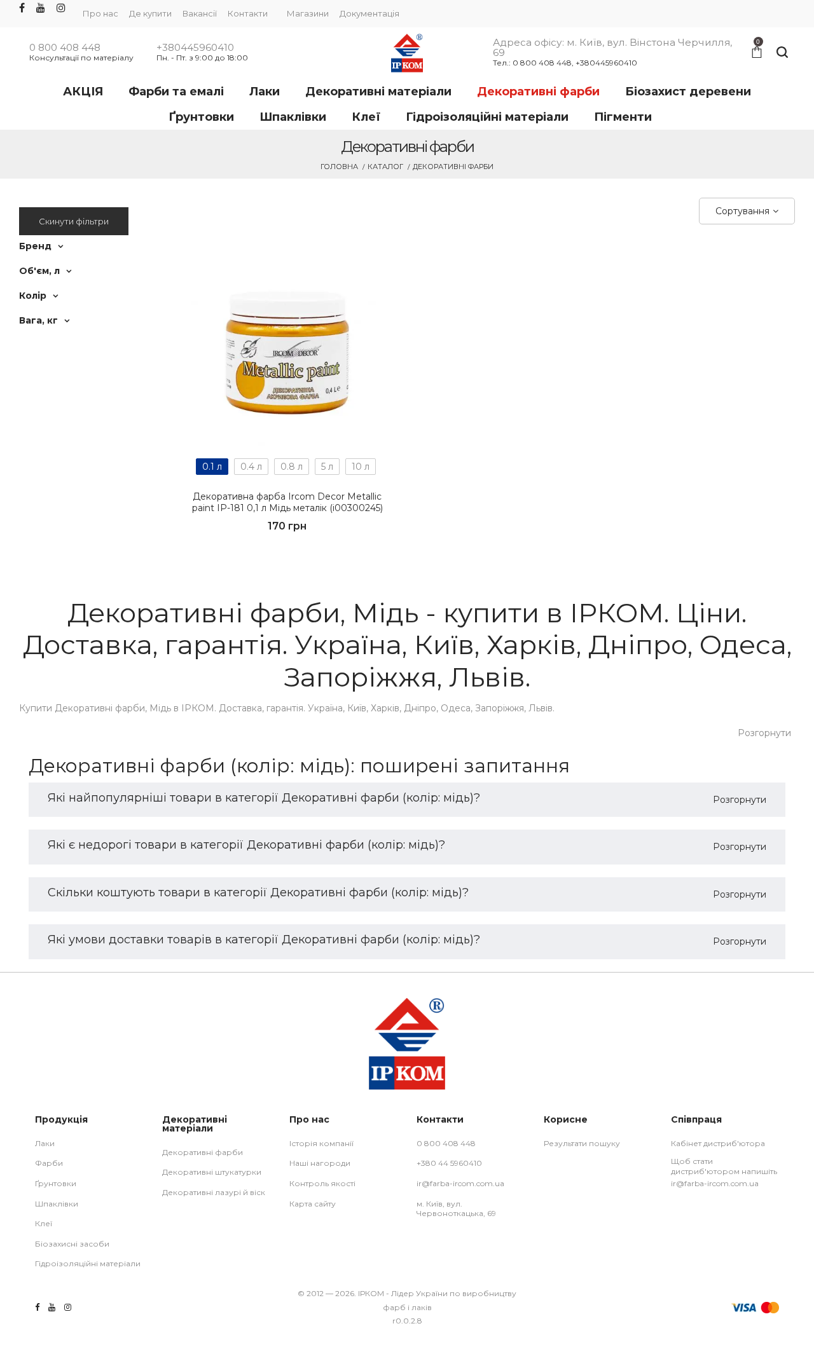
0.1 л (212, 466)
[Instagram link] (61, 8)
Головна (339, 166)
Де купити (150, 13)
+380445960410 (195, 48)
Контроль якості (322, 1183)
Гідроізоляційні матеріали (88, 1263)
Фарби (49, 1163)
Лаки (45, 1143)
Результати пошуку (582, 1143)
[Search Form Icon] (782, 53)
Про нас (100, 13)
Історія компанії (321, 1143)
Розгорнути (764, 733)
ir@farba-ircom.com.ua (460, 1183)
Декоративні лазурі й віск (213, 1192)
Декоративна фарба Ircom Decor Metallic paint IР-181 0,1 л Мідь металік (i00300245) (287, 502)
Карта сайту (312, 1203)
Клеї (43, 1223)
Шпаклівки (56, 1203)
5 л (327, 466)
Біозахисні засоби (72, 1243)
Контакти (248, 13)
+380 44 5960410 (449, 1163)
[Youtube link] (40, 8)
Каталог (385, 166)
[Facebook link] (22, 8)
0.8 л (291, 466)
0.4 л (251, 466)
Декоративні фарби (202, 1152)
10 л (360, 466)
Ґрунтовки (55, 1183)
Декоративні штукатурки (211, 1172)
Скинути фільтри (74, 221)
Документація (369, 13)
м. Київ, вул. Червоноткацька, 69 (456, 1209)
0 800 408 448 (64, 48)
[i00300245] (287, 349)
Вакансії (200, 13)
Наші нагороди (319, 1163)
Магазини (308, 13)
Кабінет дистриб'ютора (718, 1143)
